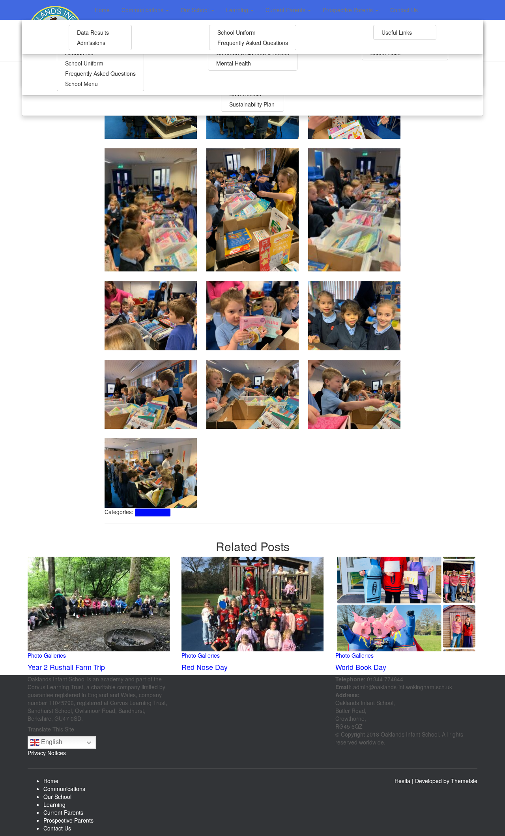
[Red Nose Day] (252, 603)
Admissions (91, 43)
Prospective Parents (348, 10)
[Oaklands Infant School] (55, 10)
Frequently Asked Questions (100, 73)
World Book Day (360, 667)
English (50, 742)
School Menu (81, 84)
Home (102, 10)
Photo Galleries (152, 512)
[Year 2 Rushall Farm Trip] (99, 603)
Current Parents (286, 10)
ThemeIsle (464, 781)
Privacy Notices (47, 753)
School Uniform (84, 63)
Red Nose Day (204, 667)
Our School (195, 10)
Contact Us (404, 10)
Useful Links (397, 32)
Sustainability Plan (252, 104)
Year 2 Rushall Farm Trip (66, 667)
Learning (238, 10)
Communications (143, 10)
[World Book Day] (406, 603)
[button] (167, 10)
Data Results (93, 32)
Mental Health (233, 63)
